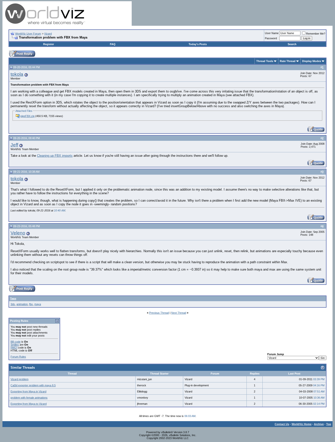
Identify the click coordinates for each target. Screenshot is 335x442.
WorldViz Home (301, 424)
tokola (17, 74)
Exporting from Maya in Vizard (28, 391)
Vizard (48, 33)
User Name (272, 33)
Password (271, 38)
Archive (319, 424)
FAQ (113, 44)
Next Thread (178, 312)
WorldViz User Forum (28, 33)
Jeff (14, 144)
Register (48, 44)
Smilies (15, 344)
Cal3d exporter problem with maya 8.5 (33, 385)
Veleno (18, 232)
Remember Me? (315, 33)
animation (22, 304)
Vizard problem (19, 379)
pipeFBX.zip (27, 116)
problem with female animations (29, 397)
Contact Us (282, 424)
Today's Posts (198, 44)
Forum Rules (18, 356)
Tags (13, 298)
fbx (31, 304)
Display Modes (311, 61)
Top (328, 424)
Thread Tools (264, 61)
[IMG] (14, 347)
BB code (16, 341)
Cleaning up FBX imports (55, 155)
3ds (13, 304)
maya (37, 304)
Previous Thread (159, 312)
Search (292, 44)
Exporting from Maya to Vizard (29, 403)
